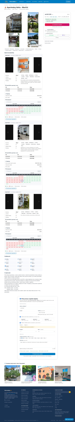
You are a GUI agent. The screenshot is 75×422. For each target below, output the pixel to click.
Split (52, 406)
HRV (42, 338)
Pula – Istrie (57, 404)
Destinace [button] (22, 1)
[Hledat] (70, 392)
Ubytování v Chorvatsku (11, 393)
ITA (29, 338)
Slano (51, 411)
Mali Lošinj (41, 397)
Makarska (44, 406)
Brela (39, 406)
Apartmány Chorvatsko (25, 393)
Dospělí (21, 329)
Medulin (42, 393)
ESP (32, 338)
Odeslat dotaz (70, 419)
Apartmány (29, 1)
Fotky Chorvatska (24, 400)
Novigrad (45, 393)
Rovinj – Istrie (57, 402)
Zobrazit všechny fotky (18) (36, 45)
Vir (48, 402)
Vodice (51, 402)
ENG (24, 338)
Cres (33, 397)
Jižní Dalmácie (35, 405)
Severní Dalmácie (36, 400)
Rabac (33, 394)
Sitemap (60, 420)
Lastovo (42, 411)
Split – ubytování (57, 397)
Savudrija (38, 394)
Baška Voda (34, 406)
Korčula (40, 411)
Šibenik (43, 402)
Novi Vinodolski (48, 397)
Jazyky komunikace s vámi (26, 336)
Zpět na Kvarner (48, 43)
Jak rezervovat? (58, 415)
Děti (40, 329)
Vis (40, 407)
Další (39, 171)
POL (45, 338)
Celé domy (47, 1)
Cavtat (33, 411)
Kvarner (34, 396)
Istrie (33, 391)
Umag (42, 394)
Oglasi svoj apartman (8, 402)
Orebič (45, 411)
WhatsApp (51, 35)
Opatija (33, 398)
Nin (35, 402)
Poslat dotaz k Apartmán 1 (11, 119)
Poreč (48, 393)
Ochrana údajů (53, 420)
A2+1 (53, 16)
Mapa (58, 37)
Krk (38, 397)
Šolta (33, 407)
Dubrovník (34, 409)
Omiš (47, 406)
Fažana (37, 393)
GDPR (57, 420)
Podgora (49, 406)
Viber (64, 35)
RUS (39, 338)
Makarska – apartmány (58, 399)
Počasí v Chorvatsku (24, 398)
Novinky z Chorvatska (24, 403)
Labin (40, 393)
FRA (35, 338)
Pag (41, 402)
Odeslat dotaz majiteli (38, 353)
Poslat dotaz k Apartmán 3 (11, 253)
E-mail (21, 310)
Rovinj (36, 394)
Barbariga (34, 393)
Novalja (45, 397)
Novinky (41, 1)
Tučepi (38, 407)
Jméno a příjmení (23, 306)
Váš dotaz (23, 340)
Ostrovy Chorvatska (24, 395)
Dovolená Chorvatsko (24, 409)
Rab (35, 398)
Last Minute (35, 1)
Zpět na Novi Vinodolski (49, 41)
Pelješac (48, 411)
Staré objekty (7, 406)
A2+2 (51, 16)
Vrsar (44, 394)
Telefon (41, 310)
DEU (27, 338)
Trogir (35, 407)
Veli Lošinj (40, 398)
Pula (50, 393)
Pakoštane (38, 402)
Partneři (6, 405)
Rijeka (38, 398)
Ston (33, 412)
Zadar (33, 403)
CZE (21, 338)
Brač (37, 406)
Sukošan (46, 402)
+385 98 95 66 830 (49, 33)
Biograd (33, 402)
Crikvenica (36, 397)
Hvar (41, 406)
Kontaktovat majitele (58, 24)
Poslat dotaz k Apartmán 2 (11, 188)
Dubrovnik (36, 411)
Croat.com (23, 411)
